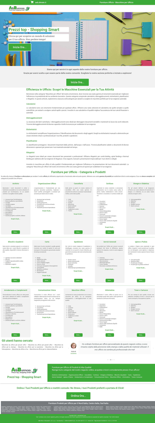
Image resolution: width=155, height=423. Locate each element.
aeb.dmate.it (40, 2)
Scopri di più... (15, 219)
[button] (68, 348)
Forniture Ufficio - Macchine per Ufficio (116, 2)
